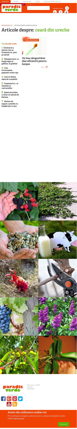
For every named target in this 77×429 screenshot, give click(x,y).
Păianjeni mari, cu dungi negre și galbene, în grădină (10, 61)
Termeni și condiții (33, 385)
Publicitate (30, 389)
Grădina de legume (19, 237)
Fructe (19, 352)
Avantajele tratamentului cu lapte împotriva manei (57, 242)
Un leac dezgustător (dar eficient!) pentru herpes (34, 61)
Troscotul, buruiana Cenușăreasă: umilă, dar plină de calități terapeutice (57, 205)
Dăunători (19, 275)
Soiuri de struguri (19, 314)
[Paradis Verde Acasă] (12, 8)
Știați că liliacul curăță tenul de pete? (57, 319)
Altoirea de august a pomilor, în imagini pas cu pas (10, 103)
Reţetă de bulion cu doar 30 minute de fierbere (10, 94)
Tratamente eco (57, 237)
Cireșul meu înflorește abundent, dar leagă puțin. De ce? (19, 358)
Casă (37, 1)
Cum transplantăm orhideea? (57, 355)
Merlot (19, 317)
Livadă (15, 1)
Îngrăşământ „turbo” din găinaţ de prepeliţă (19, 242)
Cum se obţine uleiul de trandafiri (9, 78)
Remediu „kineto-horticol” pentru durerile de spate (57, 280)
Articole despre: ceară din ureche (26, 25)
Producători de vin (52, 1)
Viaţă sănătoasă (31, 40)
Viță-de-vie (26, 1)
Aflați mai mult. (19, 419)
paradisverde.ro (7, 25)
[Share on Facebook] (42, 67)
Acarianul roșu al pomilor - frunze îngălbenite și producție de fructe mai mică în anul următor (19, 283)
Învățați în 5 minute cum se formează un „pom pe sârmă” (9, 51)
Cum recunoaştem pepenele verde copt (10, 70)
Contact (30, 387)
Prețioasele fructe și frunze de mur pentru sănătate (19, 203)
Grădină (5, 1)
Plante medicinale (19, 199)
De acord (63, 424)
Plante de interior (57, 352)
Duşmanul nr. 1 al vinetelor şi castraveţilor (10, 85)
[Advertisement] (38, 18)
